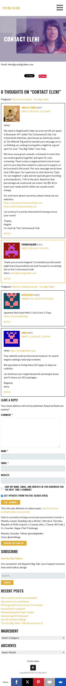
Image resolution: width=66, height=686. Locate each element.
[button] (61, 7)
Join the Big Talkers (12, 558)
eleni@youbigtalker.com (23, 273)
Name (4, 451)
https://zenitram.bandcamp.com (20, 206)
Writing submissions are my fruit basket (22, 605)
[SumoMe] (60, 682)
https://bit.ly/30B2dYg (16, 316)
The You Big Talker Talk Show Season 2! (22, 623)
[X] (27, 682)
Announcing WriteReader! (15, 615)
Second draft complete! (13, 608)
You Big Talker (11, 8)
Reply (7, 233)
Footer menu (33, 661)
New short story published (15, 601)
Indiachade (27, 295)
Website (5, 475)
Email (4, 463)
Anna (24, 332)
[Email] (49, 682)
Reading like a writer (14, 543)
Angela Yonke (28, 107)
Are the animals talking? (13, 619)
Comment (7, 414)
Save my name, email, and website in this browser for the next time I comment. (34, 488)
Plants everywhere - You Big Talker (30, 99)
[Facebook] (16, 682)
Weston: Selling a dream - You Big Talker (33, 286)
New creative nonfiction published (19, 597)
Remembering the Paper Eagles (17, 612)
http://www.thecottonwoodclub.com (23, 202)
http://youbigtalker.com (22, 350)
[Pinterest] (38, 682)
